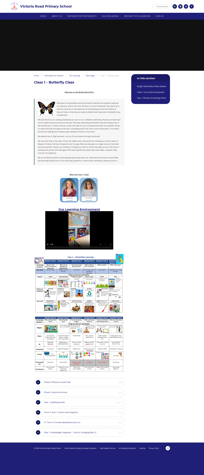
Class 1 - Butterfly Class (110, 75)
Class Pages (90, 75)
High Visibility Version (107, 448)
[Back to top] (168, 448)
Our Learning (74, 75)
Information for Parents (54, 75)
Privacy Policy (154, 448)
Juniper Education (90, 448)
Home (36, 75)
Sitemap (142, 448)
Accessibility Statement (127, 448)
